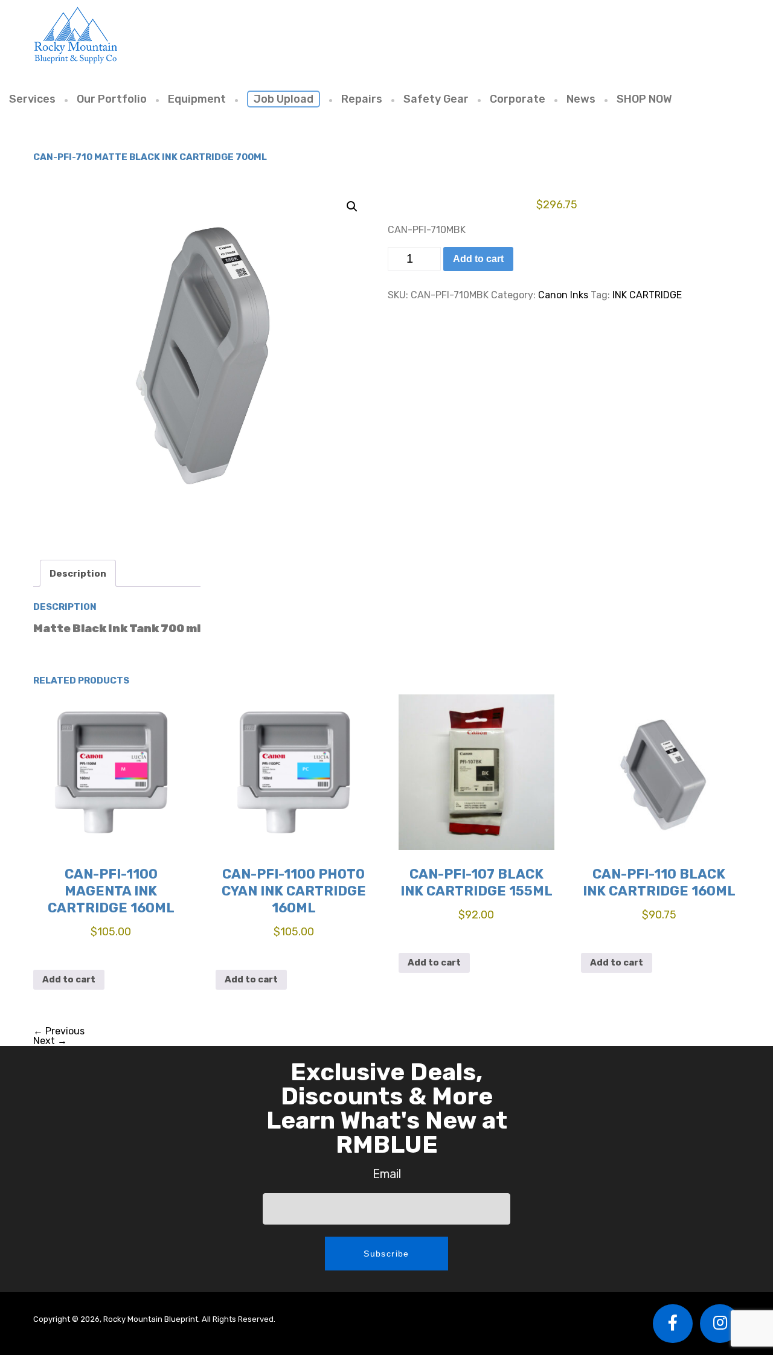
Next (50, 1040)
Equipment (197, 99)
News (580, 99)
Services (32, 99)
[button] (352, 206)
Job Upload (283, 99)
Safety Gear (436, 99)
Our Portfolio (112, 99)
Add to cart (478, 259)
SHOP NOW (644, 99)
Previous (59, 1031)
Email (387, 1174)
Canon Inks (563, 295)
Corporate (517, 99)
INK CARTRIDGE (647, 295)
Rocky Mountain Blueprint (75, 34)
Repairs (361, 99)
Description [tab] (78, 573)
